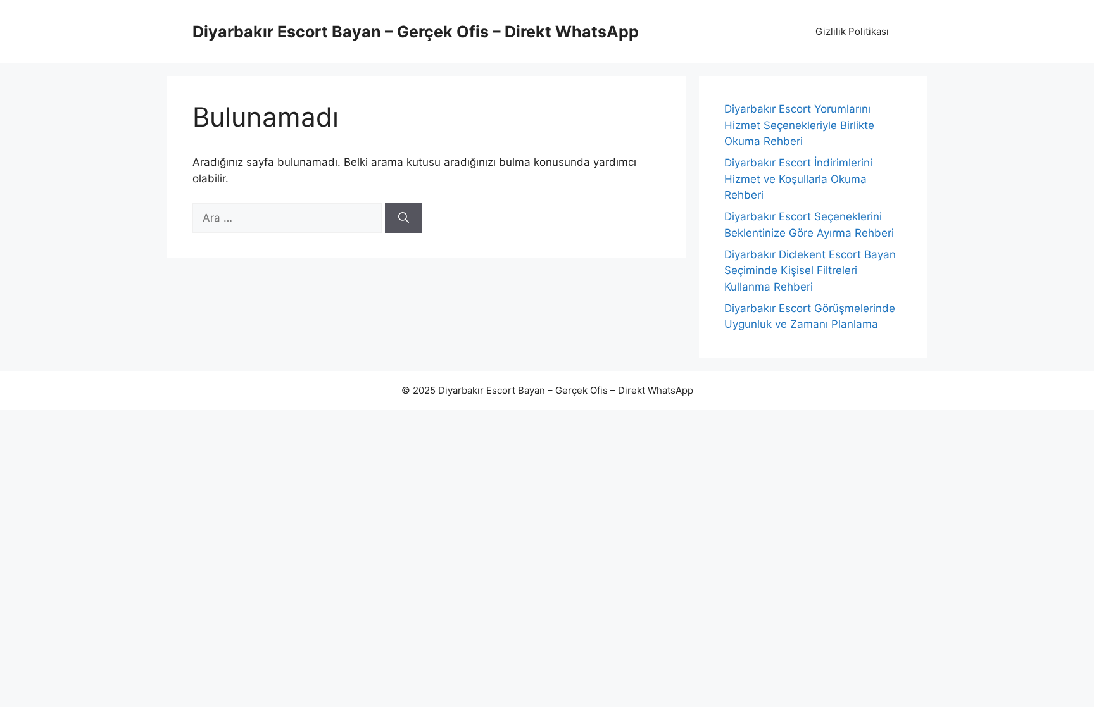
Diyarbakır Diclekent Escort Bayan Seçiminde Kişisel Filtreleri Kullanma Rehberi (810, 270)
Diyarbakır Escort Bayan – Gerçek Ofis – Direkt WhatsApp (415, 31)
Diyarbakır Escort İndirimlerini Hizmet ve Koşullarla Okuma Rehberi (798, 178)
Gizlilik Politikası (852, 31)
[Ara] (403, 218)
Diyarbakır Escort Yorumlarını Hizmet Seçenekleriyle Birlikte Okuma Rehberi (799, 125)
